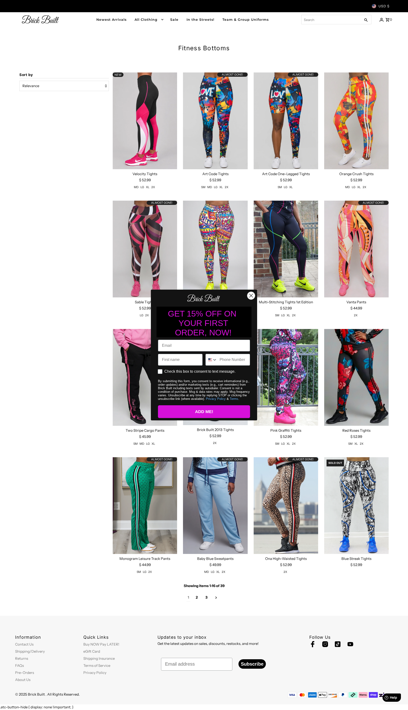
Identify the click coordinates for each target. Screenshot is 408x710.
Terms (234, 399)
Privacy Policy (216, 399)
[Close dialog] (251, 296)
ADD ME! (204, 411)
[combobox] (211, 359)
